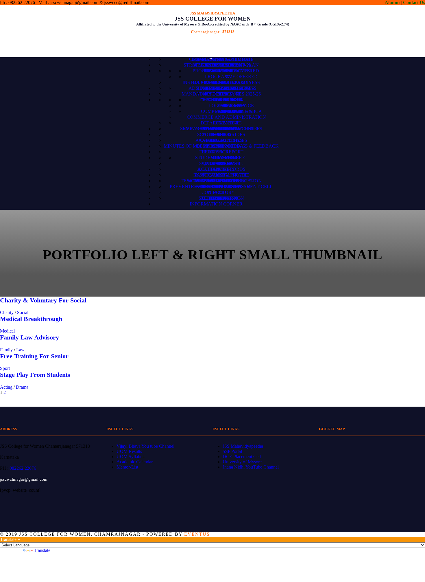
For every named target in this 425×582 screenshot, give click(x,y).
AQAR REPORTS (221, 146)
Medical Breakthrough (31, 318)
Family (6, 349)
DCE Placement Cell (242, 456)
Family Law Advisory (29, 337)
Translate (42, 550)
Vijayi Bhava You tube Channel (145, 446)
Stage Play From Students (35, 374)
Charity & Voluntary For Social (43, 300)
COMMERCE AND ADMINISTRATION (226, 117)
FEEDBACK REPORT (221, 151)
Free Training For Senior (34, 356)
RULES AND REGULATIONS (226, 88)
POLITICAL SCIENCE (231, 105)
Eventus (197, 534)
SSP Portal (232, 451)
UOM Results (129, 451)
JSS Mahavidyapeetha (243, 446)
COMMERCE (226, 122)
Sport (5, 368)
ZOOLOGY (231, 111)
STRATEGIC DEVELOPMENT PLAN (221, 65)
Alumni (392, 2)
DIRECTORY (221, 192)
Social (22, 312)
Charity (7, 312)
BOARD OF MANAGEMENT (221, 59)
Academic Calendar (135, 461)
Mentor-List (127, 467)
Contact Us (414, 2)
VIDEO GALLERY (221, 140)
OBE (221, 82)
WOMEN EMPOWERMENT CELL (221, 180)
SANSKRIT (231, 99)
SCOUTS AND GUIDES (221, 134)
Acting (6, 387)
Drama (22, 387)
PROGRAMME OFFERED (231, 76)
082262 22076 (23, 468)
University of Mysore (242, 461)
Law (20, 349)
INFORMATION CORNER (216, 203)
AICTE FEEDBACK (221, 93)
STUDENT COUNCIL (221, 163)
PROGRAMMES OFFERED (231, 70)
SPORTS (221, 169)
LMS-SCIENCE (226, 157)
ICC (221, 186)
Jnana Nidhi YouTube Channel (251, 467)
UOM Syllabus (130, 456)
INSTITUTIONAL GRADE (221, 174)
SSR (221, 198)
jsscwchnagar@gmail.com (23, 479)
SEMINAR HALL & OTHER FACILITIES (221, 128)
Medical (7, 330)
